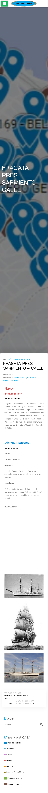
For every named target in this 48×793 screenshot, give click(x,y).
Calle (29, 378)
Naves (9, 760)
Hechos (9, 766)
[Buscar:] (24, 724)
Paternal (6, 381)
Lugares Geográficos (15, 772)
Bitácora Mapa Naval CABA (19, 359)
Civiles (9, 754)
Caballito (22, 378)
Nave (34, 378)
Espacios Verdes (14, 778)
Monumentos (13, 784)
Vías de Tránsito (14, 743)
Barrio (16, 378)
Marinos (10, 749)
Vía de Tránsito (17, 381)
